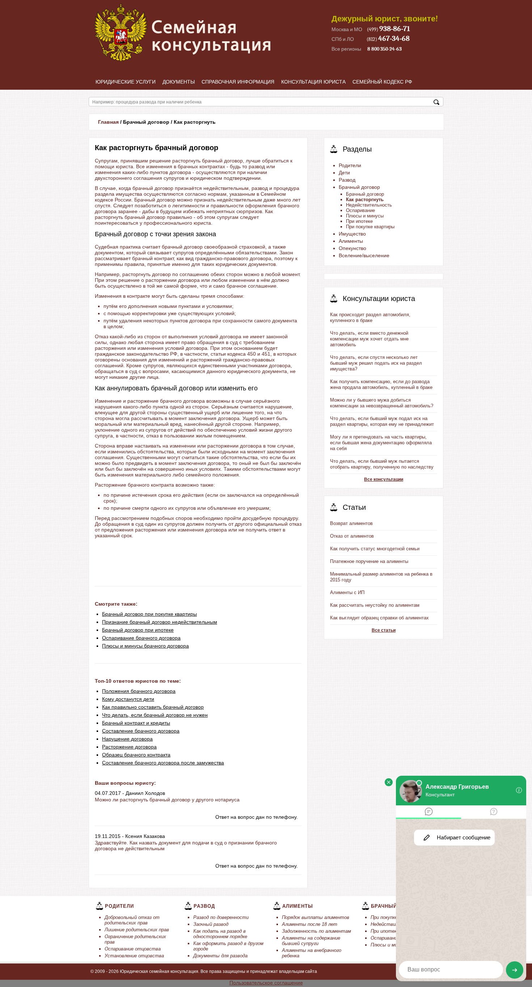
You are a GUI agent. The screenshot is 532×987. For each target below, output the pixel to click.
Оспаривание (360, 210)
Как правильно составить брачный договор (153, 707)
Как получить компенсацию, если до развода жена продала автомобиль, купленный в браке (381, 384)
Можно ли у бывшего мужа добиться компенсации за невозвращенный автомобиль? (381, 402)
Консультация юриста (313, 82)
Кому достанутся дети (128, 699)
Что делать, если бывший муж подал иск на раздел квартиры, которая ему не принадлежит (382, 421)
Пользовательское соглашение (266, 983)
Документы (178, 82)
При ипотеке (359, 221)
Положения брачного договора (139, 691)
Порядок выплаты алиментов (315, 917)
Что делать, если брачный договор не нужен (155, 715)
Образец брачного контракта (136, 755)
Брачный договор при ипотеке (138, 630)
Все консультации (383, 479)
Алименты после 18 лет (309, 924)
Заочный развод (210, 924)
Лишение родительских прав (137, 929)
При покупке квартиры (370, 226)
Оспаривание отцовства (133, 949)
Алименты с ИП (347, 592)
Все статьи (384, 630)
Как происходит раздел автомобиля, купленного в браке (370, 317)
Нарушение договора (127, 739)
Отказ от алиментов (352, 536)
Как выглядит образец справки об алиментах (379, 617)
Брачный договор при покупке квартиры (149, 614)
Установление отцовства (134, 955)
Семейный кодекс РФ (382, 82)
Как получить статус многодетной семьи (374, 548)
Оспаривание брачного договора (141, 638)
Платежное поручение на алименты (369, 561)
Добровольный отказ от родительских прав (132, 920)
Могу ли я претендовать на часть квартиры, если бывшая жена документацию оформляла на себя (381, 442)
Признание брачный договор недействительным (159, 622)
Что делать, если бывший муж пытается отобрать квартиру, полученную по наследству (382, 464)
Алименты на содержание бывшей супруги (311, 940)
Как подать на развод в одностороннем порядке (220, 933)
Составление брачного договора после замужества (163, 763)
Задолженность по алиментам (316, 931)
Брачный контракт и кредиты (136, 723)
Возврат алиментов (351, 523)
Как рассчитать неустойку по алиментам (374, 605)
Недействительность (369, 205)
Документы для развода (220, 955)
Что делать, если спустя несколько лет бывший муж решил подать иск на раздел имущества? (376, 363)
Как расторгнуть (365, 199)
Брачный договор (365, 194)
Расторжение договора (129, 747)
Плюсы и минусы (365, 216)
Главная (108, 122)
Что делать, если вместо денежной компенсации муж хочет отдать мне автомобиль (369, 338)
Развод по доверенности (221, 917)
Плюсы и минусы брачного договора (145, 646)
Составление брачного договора (141, 731)
